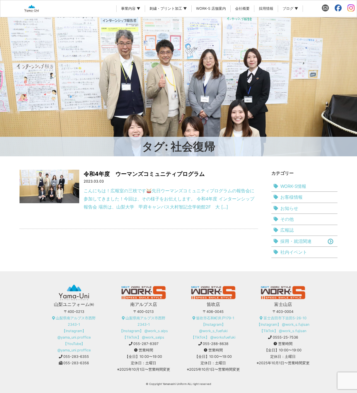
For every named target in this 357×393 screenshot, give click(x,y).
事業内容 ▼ (130, 8)
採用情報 (266, 8)
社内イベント (293, 252)
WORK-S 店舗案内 (211, 8)
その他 (287, 219)
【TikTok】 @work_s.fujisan (283, 331)
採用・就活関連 (296, 241)
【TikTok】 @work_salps (143, 337)
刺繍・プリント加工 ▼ (168, 8)
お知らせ (289, 208)
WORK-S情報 (293, 186)
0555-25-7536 (285, 337)
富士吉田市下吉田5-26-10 (285, 318)
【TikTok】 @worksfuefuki (213, 337)
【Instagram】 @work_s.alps (143, 331)
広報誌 (287, 230)
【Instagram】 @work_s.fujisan (283, 324)
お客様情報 (291, 197)
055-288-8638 (215, 344)
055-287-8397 (145, 344)
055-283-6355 (76, 356)
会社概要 (242, 8)
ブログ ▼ (290, 8)
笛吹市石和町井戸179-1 (215, 318)
